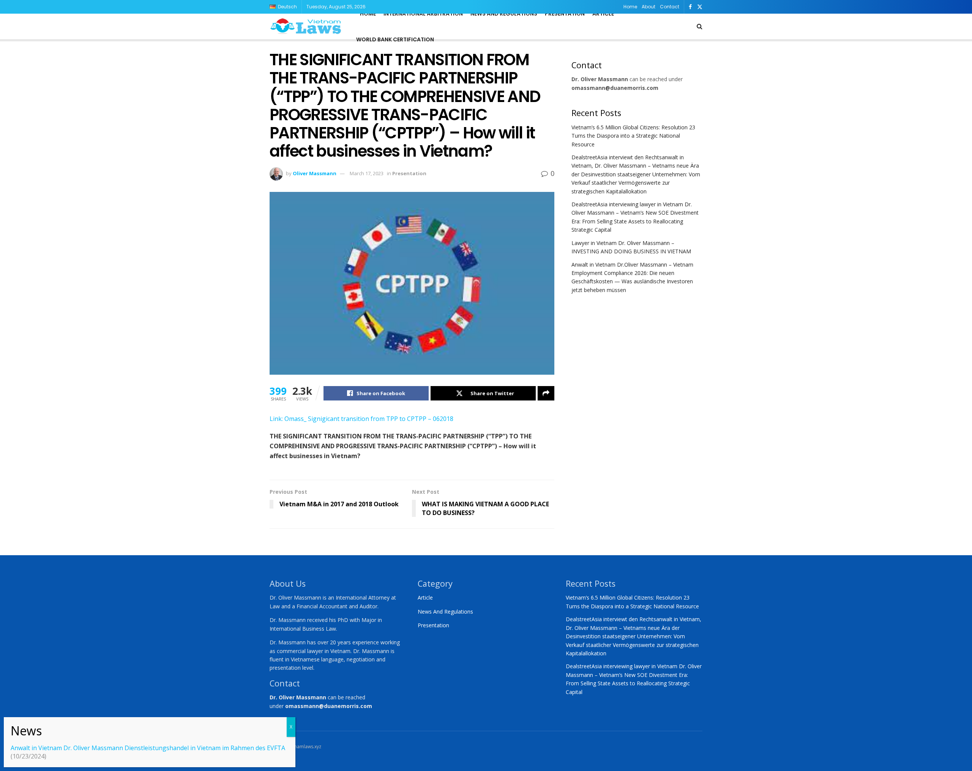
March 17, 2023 (366, 173)
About (648, 6)
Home (630, 6)
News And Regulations (445, 611)
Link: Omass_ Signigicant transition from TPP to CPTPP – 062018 (361, 419)
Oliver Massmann (314, 173)
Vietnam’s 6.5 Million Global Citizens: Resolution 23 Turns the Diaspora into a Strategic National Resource (633, 136)
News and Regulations (503, 13)
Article (603, 13)
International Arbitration (423, 13)
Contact (669, 6)
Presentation (565, 13)
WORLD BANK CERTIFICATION (395, 39)
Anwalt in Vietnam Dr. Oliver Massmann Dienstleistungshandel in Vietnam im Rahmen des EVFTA (148, 748)
